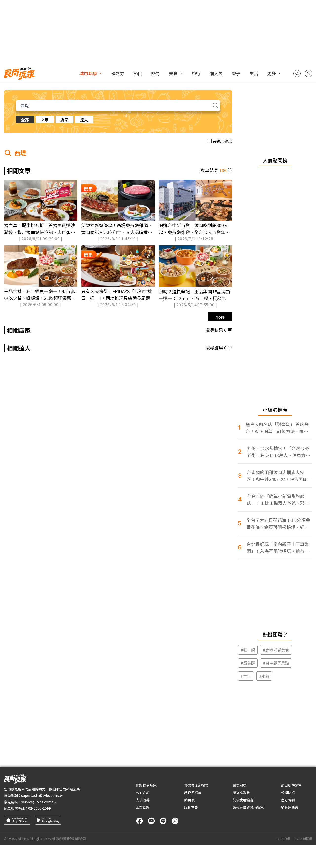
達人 (84, 120)
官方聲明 (288, 799)
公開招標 (288, 792)
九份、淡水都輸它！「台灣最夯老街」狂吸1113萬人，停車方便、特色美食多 (278, 452)
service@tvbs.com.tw (38, 801)
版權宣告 (191, 807)
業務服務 (239, 785)
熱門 (155, 73)
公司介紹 (143, 792)
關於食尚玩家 (146, 785)
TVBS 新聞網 (303, 839)
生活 (253, 73)
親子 (236, 73)
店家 (64, 120)
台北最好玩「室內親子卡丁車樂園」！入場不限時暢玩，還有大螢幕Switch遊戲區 (278, 547)
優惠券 (117, 73)
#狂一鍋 (248, 650)
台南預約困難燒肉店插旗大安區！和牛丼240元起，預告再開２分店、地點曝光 (279, 475)
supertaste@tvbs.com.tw (42, 795)
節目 (137, 73)
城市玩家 (88, 73)
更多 (271, 73)
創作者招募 (192, 792)
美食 (173, 73)
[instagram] (175, 821)
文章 (45, 120)
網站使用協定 (243, 799)
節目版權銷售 (291, 785)
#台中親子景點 (276, 663)
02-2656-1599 (39, 808)
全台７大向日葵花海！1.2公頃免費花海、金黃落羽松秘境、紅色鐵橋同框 (278, 523)
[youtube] (151, 821)
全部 (25, 120)
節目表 (189, 799)
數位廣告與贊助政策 (248, 807)
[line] (163, 821)
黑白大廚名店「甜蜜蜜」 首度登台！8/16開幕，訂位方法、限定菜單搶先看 (277, 428)
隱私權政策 (241, 792)
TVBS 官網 (283, 839)
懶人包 (216, 73)
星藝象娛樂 (289, 807)
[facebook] (139, 821)
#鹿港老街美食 (276, 650)
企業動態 (143, 807)
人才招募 (143, 799)
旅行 (196, 73)
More (220, 317)
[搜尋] (297, 73)
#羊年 (246, 676)
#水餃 (264, 676)
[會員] (308, 73)
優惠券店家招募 (196, 785)
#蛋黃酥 (248, 663)
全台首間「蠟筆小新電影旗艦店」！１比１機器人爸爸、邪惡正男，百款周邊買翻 (278, 499)
